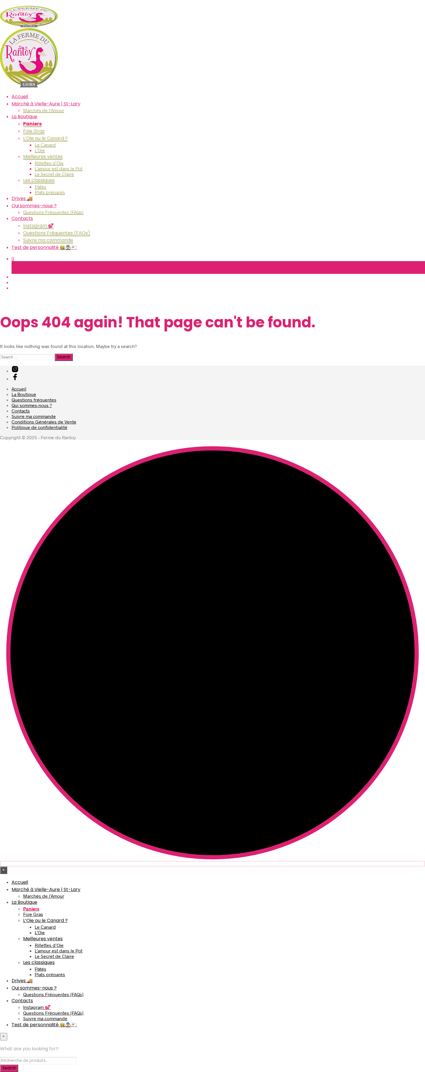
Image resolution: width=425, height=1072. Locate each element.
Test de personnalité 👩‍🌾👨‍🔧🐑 (44, 247)
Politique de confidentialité (39, 427)
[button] (13, 258)
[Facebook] (15, 378)
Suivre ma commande (48, 240)
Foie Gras (34, 131)
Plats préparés (50, 192)
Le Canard (45, 144)
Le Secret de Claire (54, 174)
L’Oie (40, 150)
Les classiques (39, 180)
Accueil (20, 96)
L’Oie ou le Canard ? (45, 138)
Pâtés (40, 186)
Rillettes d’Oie (49, 163)
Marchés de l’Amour (43, 110)
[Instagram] (15, 370)
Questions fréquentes (34, 399)
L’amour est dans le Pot (58, 168)
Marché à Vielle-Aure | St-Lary (46, 103)
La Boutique (24, 116)
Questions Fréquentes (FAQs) (53, 212)
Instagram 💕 (38, 225)
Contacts (22, 218)
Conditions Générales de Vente (44, 421)
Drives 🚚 (22, 198)
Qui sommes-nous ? (34, 205)
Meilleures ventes (43, 156)
